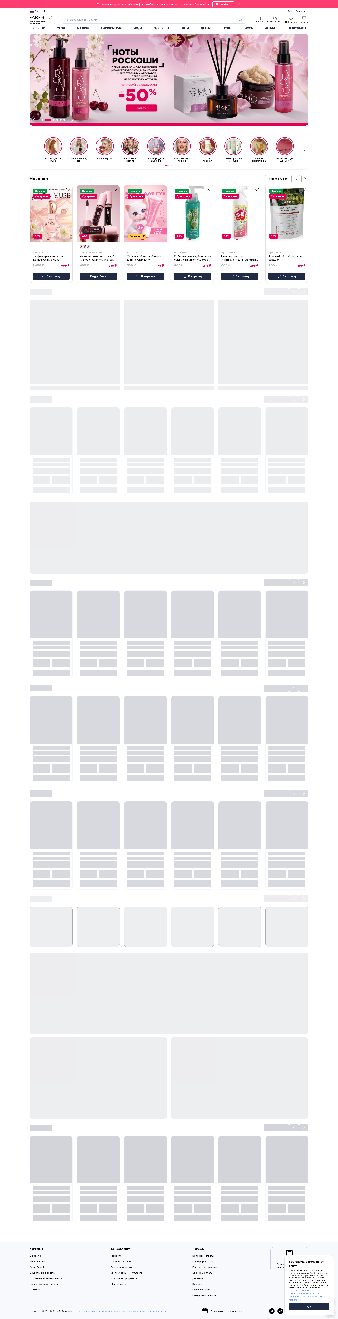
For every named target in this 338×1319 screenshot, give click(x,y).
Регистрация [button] (302, 11)
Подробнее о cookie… (300, 1290)
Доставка (197, 1278)
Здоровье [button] (162, 28)
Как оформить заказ (204, 1261)
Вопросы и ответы (203, 1255)
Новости (116, 1255)
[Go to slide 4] (171, 165)
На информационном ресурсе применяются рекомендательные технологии (122, 1311)
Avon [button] (249, 28)
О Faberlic (35, 1255)
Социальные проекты (42, 1272)
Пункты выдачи (201, 1289)
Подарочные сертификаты (226, 1311)
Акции (270, 28)
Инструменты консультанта (126, 1272)
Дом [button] (185, 28)
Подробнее (223, 4)
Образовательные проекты (46, 1278)
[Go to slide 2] (168, 165)
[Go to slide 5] (149, 239)
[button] (169, 4)
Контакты (35, 1289)
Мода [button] (138, 28)
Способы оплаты (202, 1272)
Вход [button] (289, 11)
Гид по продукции (121, 1267)
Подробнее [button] (98, 276)
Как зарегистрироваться (206, 1267)
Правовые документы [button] (42, 1284)
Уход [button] (61, 28)
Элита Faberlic (38, 1267)
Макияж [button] (83, 28)
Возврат (197, 1284)
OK (309, 1307)
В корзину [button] (54, 276)
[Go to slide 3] (99, 239)
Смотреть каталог (121, 1261)
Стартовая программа (124, 1278)
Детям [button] (206, 28)
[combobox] (151, 19)
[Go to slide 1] (166, 165)
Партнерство (118, 1284)
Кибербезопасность (204, 1295)
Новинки (38, 28)
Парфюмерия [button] (111, 28)
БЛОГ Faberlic (37, 1261)
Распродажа (297, 28)
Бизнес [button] (228, 28)
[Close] (239, 4)
